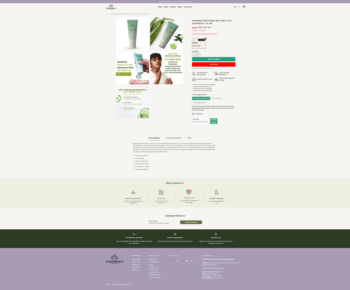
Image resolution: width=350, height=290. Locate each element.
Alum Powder (217, 98)
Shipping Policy (154, 275)
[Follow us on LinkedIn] (191, 260)
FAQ (189, 138)
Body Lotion (136, 267)
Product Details (173, 138)
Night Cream (136, 262)
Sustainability (154, 262)
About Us (152, 259)
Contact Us (188, 7)
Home (108, 14)
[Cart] (243, 7)
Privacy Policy (154, 270)
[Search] (235, 7)
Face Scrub (136, 265)
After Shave (136, 259)
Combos (172, 7)
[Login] (239, 7)
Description (154, 138)
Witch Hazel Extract (199, 103)
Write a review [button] (191, 222)
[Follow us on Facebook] (171, 260)
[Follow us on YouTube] (186, 260)
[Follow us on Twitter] (176, 260)
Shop (160, 7)
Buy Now (214, 64)
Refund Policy (154, 272)
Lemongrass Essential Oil (201, 98)
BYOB (166, 7)
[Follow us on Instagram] (181, 260)
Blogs (180, 7)
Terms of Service (155, 277)
